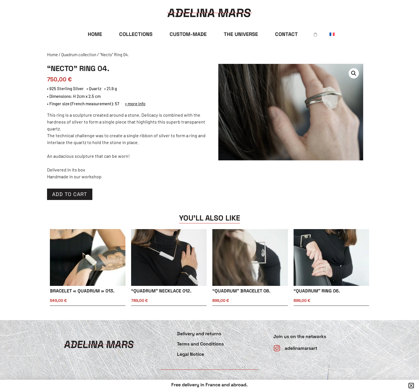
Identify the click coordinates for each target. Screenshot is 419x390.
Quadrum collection (78, 54)
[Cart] (315, 34)
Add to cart (69, 194)
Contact (286, 34)
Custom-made (188, 34)
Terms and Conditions (200, 344)
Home (95, 34)
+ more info (135, 103)
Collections (135, 34)
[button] (354, 73)
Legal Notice (190, 354)
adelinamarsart (301, 348)
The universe (241, 34)
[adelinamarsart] (276, 348)
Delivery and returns (199, 334)
